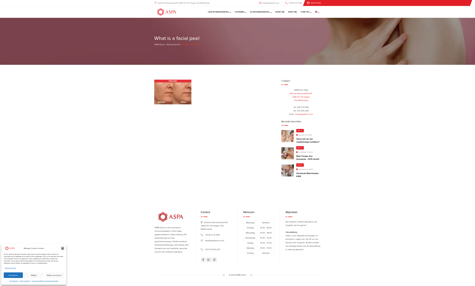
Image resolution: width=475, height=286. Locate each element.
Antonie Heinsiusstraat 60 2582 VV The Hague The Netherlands (301, 97)
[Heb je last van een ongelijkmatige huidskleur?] (287, 136)
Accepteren (13, 275)
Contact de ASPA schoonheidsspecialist (45, 281)
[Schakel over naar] (317, 12)
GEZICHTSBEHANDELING (218, 12)
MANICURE (280, 12)
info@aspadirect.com (270, 3)
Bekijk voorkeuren (54, 275)
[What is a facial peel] (172, 92)
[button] (62, 248)
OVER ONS (305, 12)
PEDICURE (292, 12)
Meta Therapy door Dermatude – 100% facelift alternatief (307, 159)
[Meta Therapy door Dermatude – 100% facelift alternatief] (287, 153)
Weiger (34, 275)
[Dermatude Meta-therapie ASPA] (287, 170)
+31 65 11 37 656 (295, 3)
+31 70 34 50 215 (212, 249)
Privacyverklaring (25, 281)
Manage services (10, 268)
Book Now (316, 3)
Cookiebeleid (13, 281)
